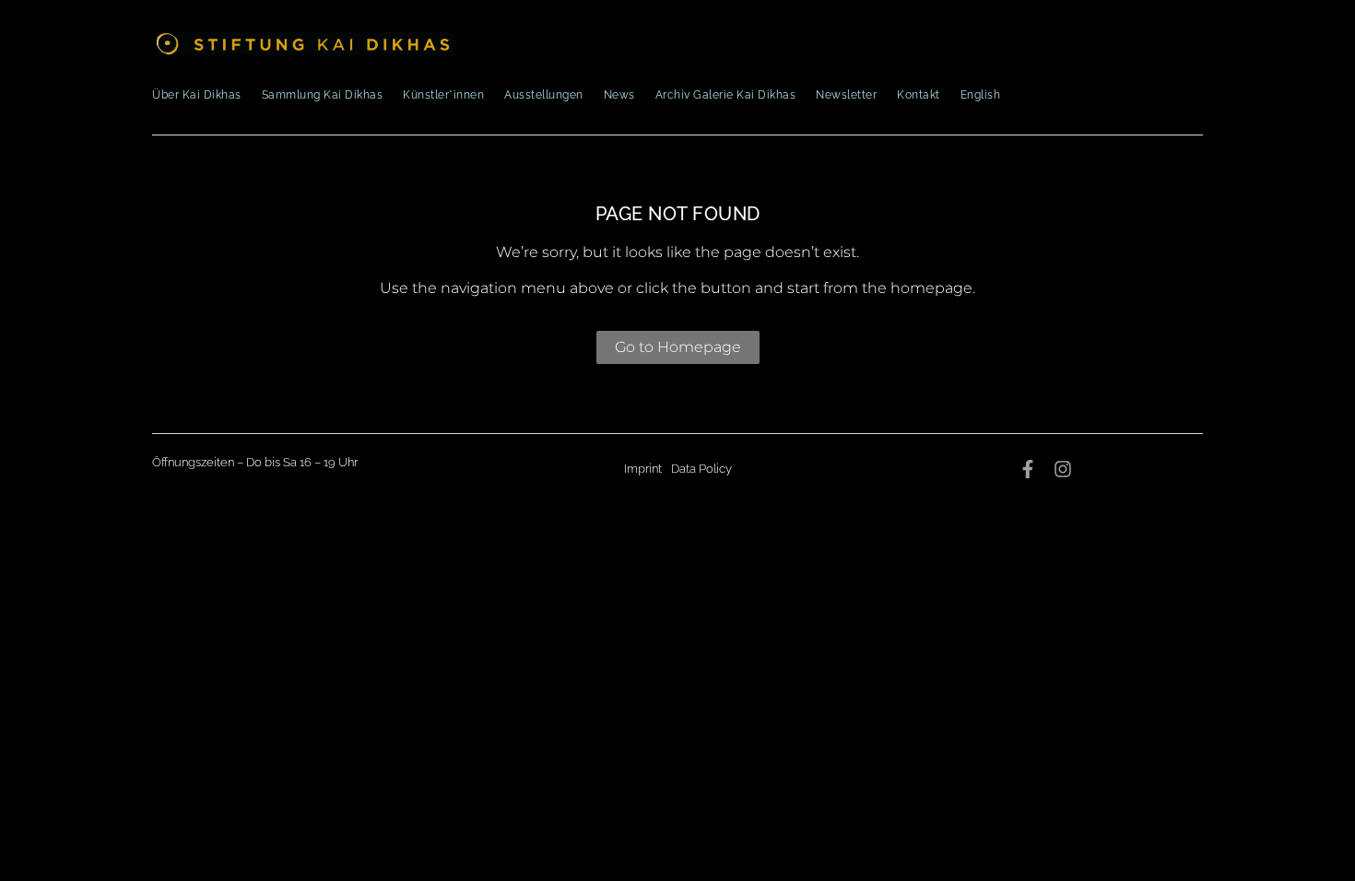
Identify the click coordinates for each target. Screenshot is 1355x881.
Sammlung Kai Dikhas (322, 94)
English (980, 94)
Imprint (643, 469)
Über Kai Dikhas (197, 94)
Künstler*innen (443, 94)
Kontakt (918, 94)
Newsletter (846, 94)
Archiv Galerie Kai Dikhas (725, 94)
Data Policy (701, 469)
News (619, 94)
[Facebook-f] (1028, 469)
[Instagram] (1063, 469)
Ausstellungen (543, 94)
